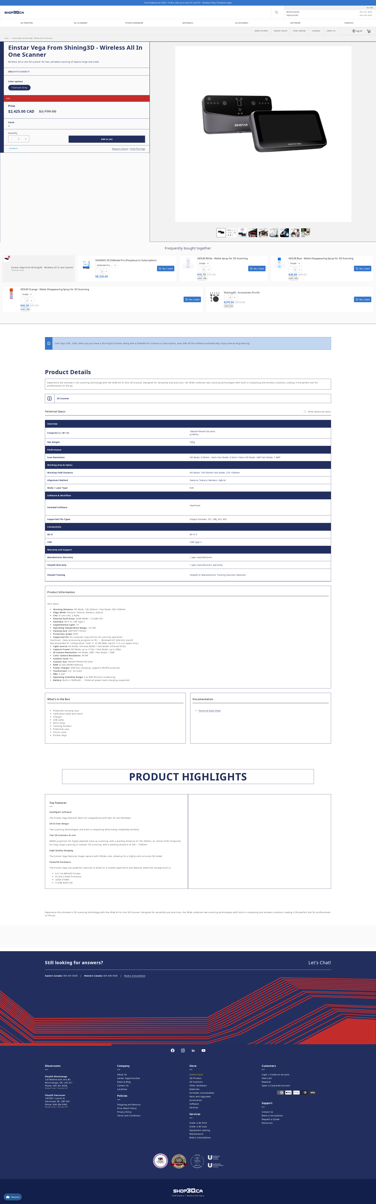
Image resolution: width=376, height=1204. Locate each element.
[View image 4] (252, 232)
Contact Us (331, 31)
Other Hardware (134, 23)
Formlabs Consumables (201, 1092)
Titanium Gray (19, 87)
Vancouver (292, 15)
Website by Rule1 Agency (195, 1196)
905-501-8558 (366, 12)
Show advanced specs (319, 411)
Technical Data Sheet (209, 710)
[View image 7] (284, 232)
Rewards (266, 1081)
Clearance (316, 31)
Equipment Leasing (199, 1130)
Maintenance (196, 1133)
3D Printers (27, 23)
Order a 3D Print (261, 31)
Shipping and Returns (129, 1104)
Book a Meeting (299, 31)
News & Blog (124, 1081)
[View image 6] (273, 232)
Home (6, 38)
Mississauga (293, 12)
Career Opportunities (128, 1078)
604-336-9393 (366, 15)
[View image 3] (242, 232)
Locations (122, 1089)
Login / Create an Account (275, 1074)
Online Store (196, 1074)
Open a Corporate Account (276, 1085)
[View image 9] (305, 232)
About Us (122, 1074)
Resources (267, 1122)
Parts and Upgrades (200, 1096)
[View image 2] (231, 232)
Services (349, 23)
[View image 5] (263, 232)
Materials (188, 23)
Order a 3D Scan (198, 1126)
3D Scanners (80, 23)
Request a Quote (280, 31)
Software (295, 23)
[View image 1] (221, 232)
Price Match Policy (127, 1108)
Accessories (241, 23)
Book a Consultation (134, 975)
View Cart (267, 1078)
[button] (276, 12)
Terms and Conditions (129, 1115)
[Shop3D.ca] (48, 12)
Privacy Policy (124, 1111)
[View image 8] (295, 232)
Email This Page (137, 149)
